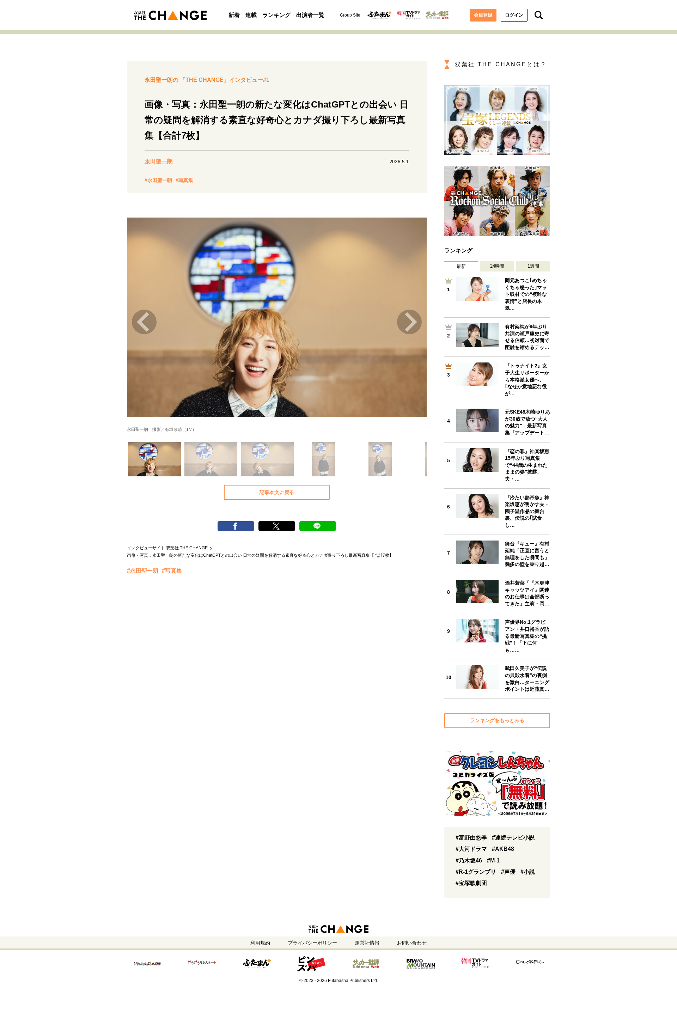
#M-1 (493, 861)
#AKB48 (503, 849)
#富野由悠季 (471, 838)
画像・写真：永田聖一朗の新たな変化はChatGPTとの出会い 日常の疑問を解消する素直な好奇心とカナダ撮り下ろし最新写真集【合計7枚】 (260, 555)
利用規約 (260, 943)
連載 (251, 15)
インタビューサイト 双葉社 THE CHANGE (167, 547)
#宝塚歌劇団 (471, 883)
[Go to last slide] (144, 322)
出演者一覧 (310, 15)
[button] (153, 458)
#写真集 (184, 180)
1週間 (533, 266)
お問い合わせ (412, 943)
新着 (234, 15)
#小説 (527, 872)
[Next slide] (409, 322)
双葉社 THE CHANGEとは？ (501, 64)
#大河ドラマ (471, 849)
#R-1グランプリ (476, 872)
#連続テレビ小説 (513, 838)
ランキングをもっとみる (497, 720)
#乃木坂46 (469, 861)
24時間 (497, 266)
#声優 (508, 872)
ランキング (276, 15)
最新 (461, 266)
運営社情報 (367, 943)
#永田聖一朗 (158, 180)
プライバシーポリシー (312, 943)
